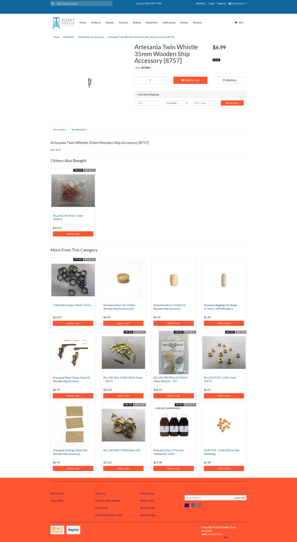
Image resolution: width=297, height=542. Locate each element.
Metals (184, 22)
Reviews (197, 22)
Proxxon (123, 22)
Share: (138, 67)
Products (96, 22)
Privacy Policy (147, 500)
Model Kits (152, 22)
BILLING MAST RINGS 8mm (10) (121, 450)
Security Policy (148, 515)
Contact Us (101, 507)
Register (221, 3)
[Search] (53, 3)
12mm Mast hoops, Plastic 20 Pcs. (72, 305)
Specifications (79, 129)
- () (239, 22)
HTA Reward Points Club (108, 515)
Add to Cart (192, 80)
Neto (226, 537)
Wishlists (201, 3)
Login (211, 3)
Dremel (137, 22)
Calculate (233, 102)
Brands (110, 22)
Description (59, 129)
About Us (100, 493)
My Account (57, 493)
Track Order (57, 500)
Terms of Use (147, 493)
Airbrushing (169, 22)
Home (83, 22)
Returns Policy (148, 507)
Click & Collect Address (107, 500)
